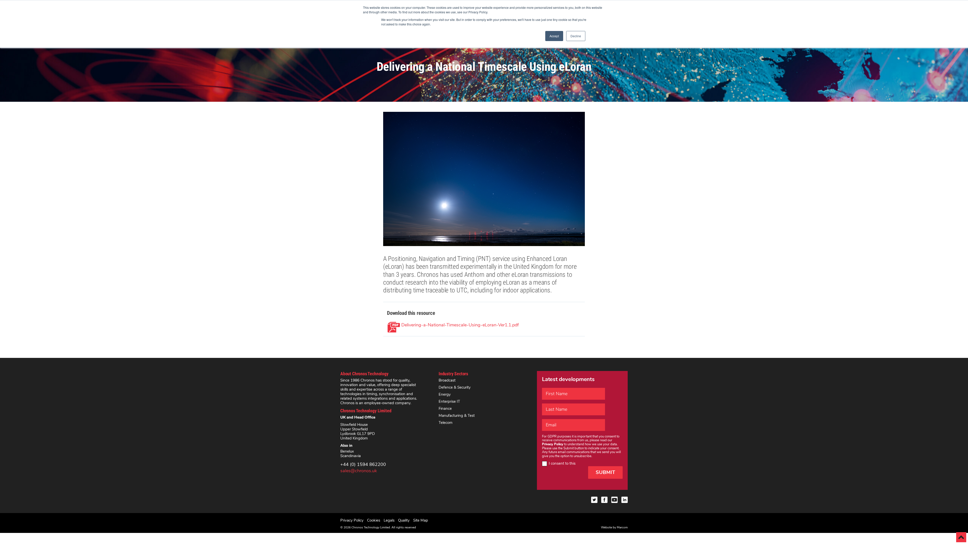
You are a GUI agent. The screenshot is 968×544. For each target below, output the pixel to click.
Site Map (420, 520)
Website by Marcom (614, 527)
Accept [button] (554, 36)
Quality (404, 520)
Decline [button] (575, 36)
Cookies (373, 520)
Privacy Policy (352, 520)
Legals (389, 520)
